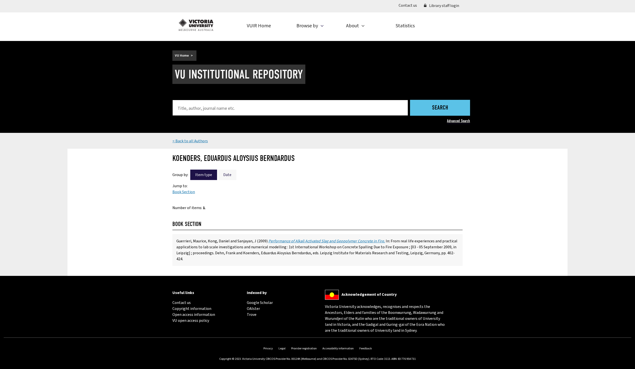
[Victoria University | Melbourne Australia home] (196, 25)
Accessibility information (338, 348)
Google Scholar (260, 302)
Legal (282, 348)
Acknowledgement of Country (369, 294)
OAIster (253, 308)
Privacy (268, 348)
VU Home (182, 55)
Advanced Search (458, 120)
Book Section (183, 192)
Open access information (193, 314)
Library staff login (443, 5)
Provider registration (304, 348)
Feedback (365, 348)
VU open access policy (190, 320)
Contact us (409, 5)
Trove (251, 314)
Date (227, 175)
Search (440, 108)
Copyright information (191, 308)
